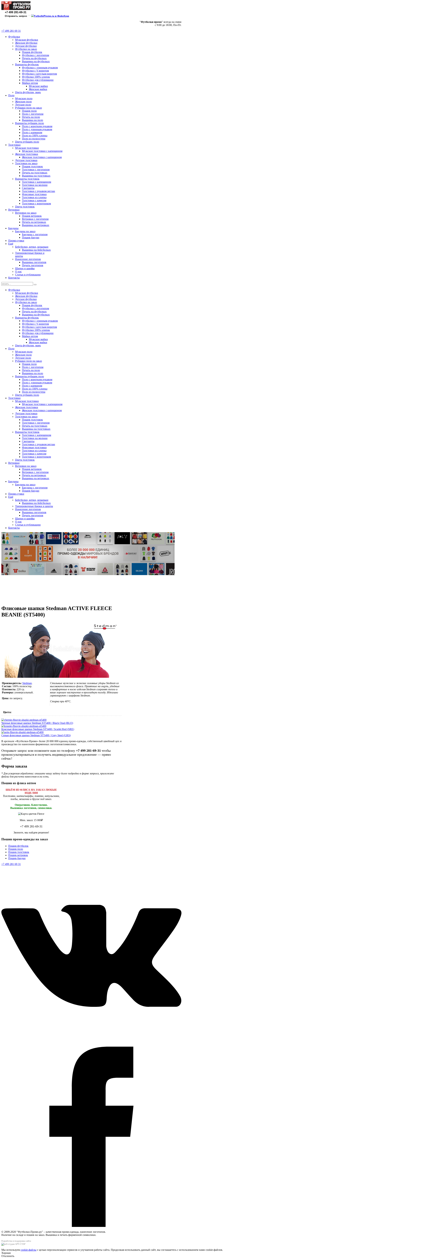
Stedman (27, 683)
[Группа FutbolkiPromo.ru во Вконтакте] (29, 16)
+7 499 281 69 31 (11, 30)
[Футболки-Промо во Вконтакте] (91, 1045)
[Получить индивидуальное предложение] (88, 574)
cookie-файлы (28, 1249)
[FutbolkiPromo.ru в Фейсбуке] (50, 16)
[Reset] (35, 284)
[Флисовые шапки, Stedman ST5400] (61, 676)
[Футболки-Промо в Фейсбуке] (91, 1225)
